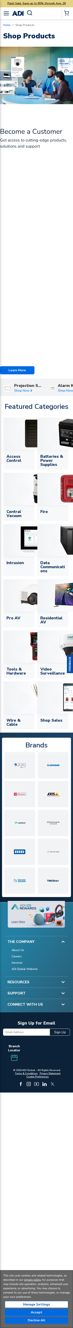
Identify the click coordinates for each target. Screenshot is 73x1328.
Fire (44, 511)
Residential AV (51, 620)
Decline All (36, 1320)
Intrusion (15, 563)
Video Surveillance (52, 671)
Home (7, 25)
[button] (70, 664)
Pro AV (13, 618)
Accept (36, 1312)
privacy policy (32, 1280)
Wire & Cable (13, 722)
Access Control (13, 458)
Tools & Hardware (16, 671)
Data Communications (52, 567)
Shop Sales (51, 720)
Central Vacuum (13, 513)
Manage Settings (36, 1304)
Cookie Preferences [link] (37, 1076)
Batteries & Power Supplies (51, 460)
